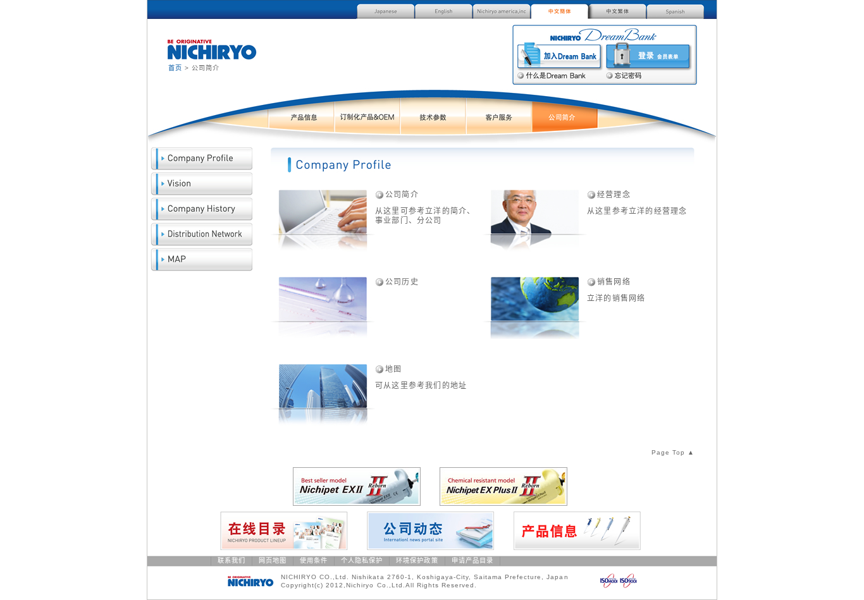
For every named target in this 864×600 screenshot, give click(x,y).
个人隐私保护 (362, 560)
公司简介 (402, 194)
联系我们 (231, 560)
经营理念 (614, 194)
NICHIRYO (211, 49)
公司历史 (402, 282)
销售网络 (614, 282)
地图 (393, 369)
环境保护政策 (417, 560)
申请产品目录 (472, 560)
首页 (175, 67)
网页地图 (273, 560)
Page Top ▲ (672, 452)
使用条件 (314, 560)
